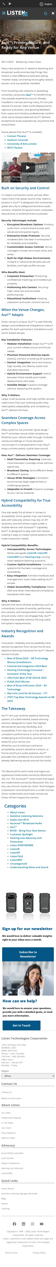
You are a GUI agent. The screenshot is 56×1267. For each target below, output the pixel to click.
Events (4, 1203)
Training (5, 1208)
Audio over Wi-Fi (19, 819)
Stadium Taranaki (17, 140)
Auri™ (13, 827)
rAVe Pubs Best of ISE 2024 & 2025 (27, 677)
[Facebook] (14, 1224)
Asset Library (7, 1188)
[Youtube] (42, 1224)
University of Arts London (22, 143)
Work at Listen (8, 1138)
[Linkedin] (23, 1224)
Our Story (6, 1112)
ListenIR (31, 553)
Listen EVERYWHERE (21, 845)
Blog (3, 1198)
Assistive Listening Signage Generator (19, 1193)
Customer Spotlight (21, 834)
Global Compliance (10, 1163)
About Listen (17, 812)
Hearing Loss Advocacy (12, 1168)
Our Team (6, 1127)
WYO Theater (15, 147)
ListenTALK (16, 856)
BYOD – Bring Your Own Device (28, 830)
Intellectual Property (11, 1117)
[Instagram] (32, 1224)
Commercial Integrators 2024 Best (27, 666)
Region (5, 1071)
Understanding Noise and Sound (29, 867)
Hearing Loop (33, 556)
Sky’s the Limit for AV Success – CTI (27, 693)
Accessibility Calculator (12, 1153)
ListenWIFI (13, 556)
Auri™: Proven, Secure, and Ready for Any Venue (25, 45)
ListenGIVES (7, 1173)
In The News (7, 1122)
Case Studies (7, 1158)
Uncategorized (18, 863)
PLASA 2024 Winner (18, 681)
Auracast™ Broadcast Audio (26, 823)
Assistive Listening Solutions (26, 816)
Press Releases (8, 1133)
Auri (28, 94)
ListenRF (42, 553)
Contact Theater (16, 136)
